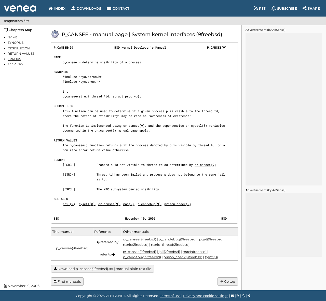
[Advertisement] (284, 109)
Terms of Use (170, 296)
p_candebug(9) (149, 204)
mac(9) (128, 204)
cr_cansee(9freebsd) (139, 239)
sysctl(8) (199, 125)
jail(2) (69, 204)
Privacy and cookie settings (205, 296)
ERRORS (14, 59)
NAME (12, 37)
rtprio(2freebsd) (135, 244)
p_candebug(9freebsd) (178, 239)
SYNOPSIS (15, 43)
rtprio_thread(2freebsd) (170, 244)
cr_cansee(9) (134, 125)
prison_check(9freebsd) (183, 257)
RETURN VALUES (21, 53)
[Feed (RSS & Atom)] (238, 296)
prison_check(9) (177, 204)
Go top (229, 281)
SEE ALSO (15, 64)
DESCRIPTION (19, 48)
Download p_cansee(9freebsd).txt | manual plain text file (104, 269)
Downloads (89, 8)
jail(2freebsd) (169, 252)
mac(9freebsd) (195, 252)
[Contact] (232, 296)
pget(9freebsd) (211, 239)
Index (59, 8)
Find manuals (69, 281)
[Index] (20, 8)
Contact (121, 8)
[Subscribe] (243, 296)
